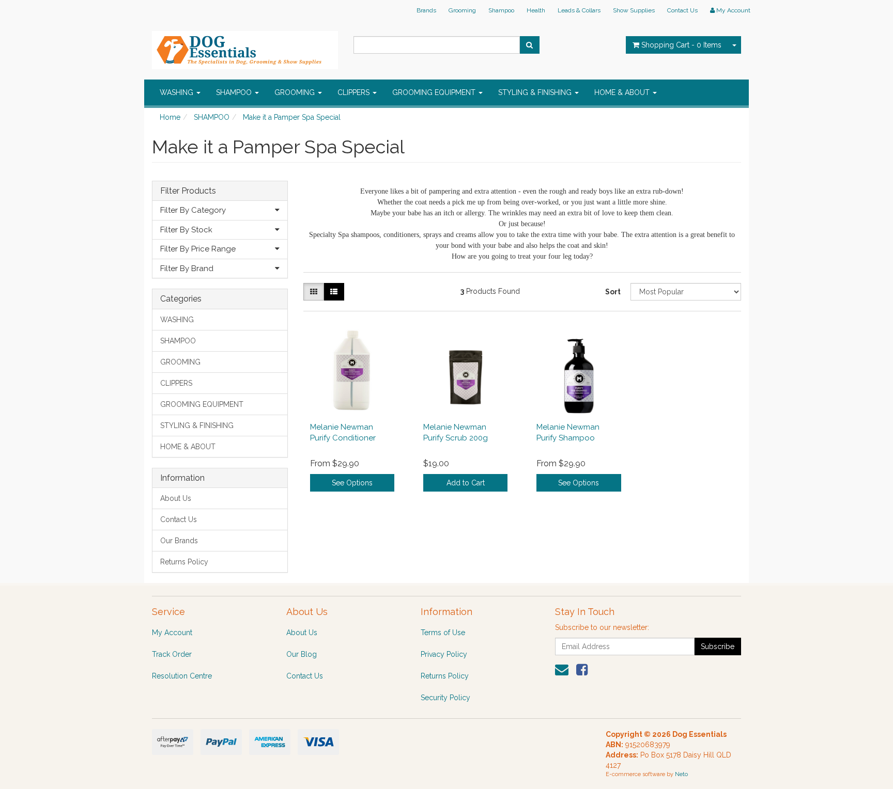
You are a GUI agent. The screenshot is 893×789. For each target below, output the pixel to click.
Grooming (462, 10)
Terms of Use (443, 632)
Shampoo (501, 10)
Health (536, 10)
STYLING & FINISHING (536, 92)
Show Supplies (634, 10)
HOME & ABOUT (623, 92)
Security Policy (445, 697)
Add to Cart (465, 483)
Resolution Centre (182, 676)
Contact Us (682, 10)
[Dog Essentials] (245, 47)
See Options (352, 483)
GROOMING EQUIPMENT (435, 92)
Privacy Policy (444, 654)
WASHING (177, 92)
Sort (613, 292)
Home (170, 117)
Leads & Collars (579, 10)
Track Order (172, 654)
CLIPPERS (354, 92)
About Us (175, 498)
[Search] (529, 45)
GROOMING (295, 92)
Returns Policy (184, 562)
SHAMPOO (235, 92)
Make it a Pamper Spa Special (292, 117)
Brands (426, 10)
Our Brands (179, 540)
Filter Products (188, 191)
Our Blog (301, 654)
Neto (681, 774)
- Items (681, 45)
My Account (172, 632)
